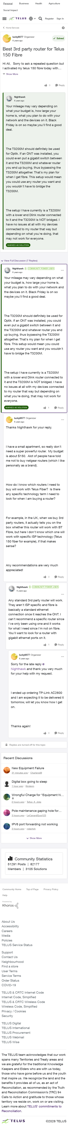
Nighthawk (19, 96)
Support (7, 952)
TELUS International (16, 1028)
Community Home (11, 889)
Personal (8, 3)
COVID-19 (9, 985)
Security (7, 1016)
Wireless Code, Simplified (19, 1006)
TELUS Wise (10, 1042)
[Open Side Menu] (4, 18)
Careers (7, 931)
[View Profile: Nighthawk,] (9, 98)
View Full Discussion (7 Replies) (20, 260)
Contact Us (10, 957)
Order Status (10, 980)
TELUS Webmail (13, 1037)
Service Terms (11, 975)
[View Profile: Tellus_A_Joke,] (6, 797)
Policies (7, 940)
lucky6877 (18, 36)
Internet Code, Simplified (19, 997)
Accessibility (10, 926)
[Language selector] (32, 18)
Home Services (12, 27)
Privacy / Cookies (14, 1011)
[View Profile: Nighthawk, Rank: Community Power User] (7, 270)
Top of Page (32, 889)
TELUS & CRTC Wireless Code (23, 1002)
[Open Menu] (63, 28)
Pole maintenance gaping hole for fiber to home (35, 811)
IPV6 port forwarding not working (35, 824)
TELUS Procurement (16, 1032)
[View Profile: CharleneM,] (6, 770)
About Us (8, 921)
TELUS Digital (11, 1023)
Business (24, 3)
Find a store (10, 966)
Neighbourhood (13, 961)
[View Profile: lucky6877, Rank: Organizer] (7, 38)
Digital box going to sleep (29, 781)
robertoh (31, 828)
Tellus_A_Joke (34, 801)
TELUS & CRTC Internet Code (23, 992)
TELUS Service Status (17, 945)
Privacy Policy (51, 889)
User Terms (9, 971)
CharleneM (36, 772)
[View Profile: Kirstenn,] (6, 783)
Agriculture (54, 3)
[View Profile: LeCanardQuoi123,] (6, 812)
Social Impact (10, 10)
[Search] (40, 19)
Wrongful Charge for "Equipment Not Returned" (38, 795)
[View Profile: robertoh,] (6, 826)
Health (38, 3)
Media (6, 935)
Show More (12, 74)
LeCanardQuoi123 (36, 815)
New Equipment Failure (28, 768)
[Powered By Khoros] (34, 905)
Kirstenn (30, 786)
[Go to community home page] (18, 18)
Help (4, 895)
